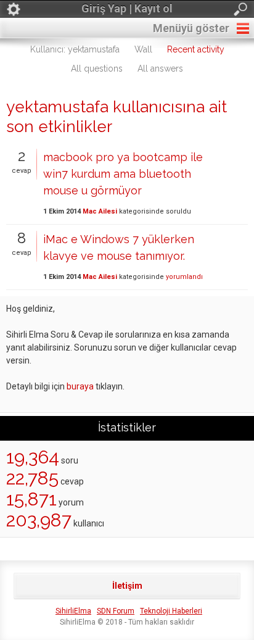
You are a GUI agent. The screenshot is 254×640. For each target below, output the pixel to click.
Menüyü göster (191, 28)
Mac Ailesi (100, 211)
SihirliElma (73, 611)
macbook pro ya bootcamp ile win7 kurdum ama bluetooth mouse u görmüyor (123, 174)
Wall (143, 49)
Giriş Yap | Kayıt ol (127, 8)
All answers (160, 68)
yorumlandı (184, 277)
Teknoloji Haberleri (171, 611)
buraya (80, 386)
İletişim (127, 586)
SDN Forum (115, 611)
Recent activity (195, 49)
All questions (97, 68)
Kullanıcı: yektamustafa (75, 49)
